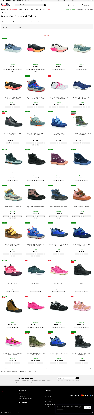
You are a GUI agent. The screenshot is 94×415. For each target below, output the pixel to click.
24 (55, 142)
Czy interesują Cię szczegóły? (74, 407)
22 (50, 142)
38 (6, 69)
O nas (3, 0)
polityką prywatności (75, 380)
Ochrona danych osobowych (50, 404)
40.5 (16, 69)
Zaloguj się (77, 378)
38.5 (9, 69)
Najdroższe (15, 21)
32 (33, 144)
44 (86, 291)
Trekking (4, 32)
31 (44, 142)
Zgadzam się (87, 407)
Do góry (4, 368)
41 (18, 69)
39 (11, 69)
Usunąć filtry (46, 35)
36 (43, 180)
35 (14, 218)
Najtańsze (9, 21)
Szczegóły (12, 57)
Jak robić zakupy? (48, 396)
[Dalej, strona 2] (90, 368)
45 (17, 327)
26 (33, 142)
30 (42, 142)
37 (4, 69)
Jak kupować (8, 0)
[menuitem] (4, 9)
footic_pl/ (21, 402)
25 (31, 142)
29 (63, 142)
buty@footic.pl (21, 399)
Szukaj (45, 5)
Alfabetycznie (33, 21)
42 (20, 69)
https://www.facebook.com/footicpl (19, 402)
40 (13, 69)
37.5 (31, 327)
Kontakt (27, 0)
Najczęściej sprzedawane (24, 21)
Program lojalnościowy (18, 0)
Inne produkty (47, 368)
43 (18, 142)
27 (35, 142)
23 (26, 142)
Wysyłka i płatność (48, 399)
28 (37, 142)
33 (35, 144)
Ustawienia (60, 410)
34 (37, 144)
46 (42, 363)
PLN (88, 0)
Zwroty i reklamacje (48, 401)
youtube (24, 402)
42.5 (12, 71)
